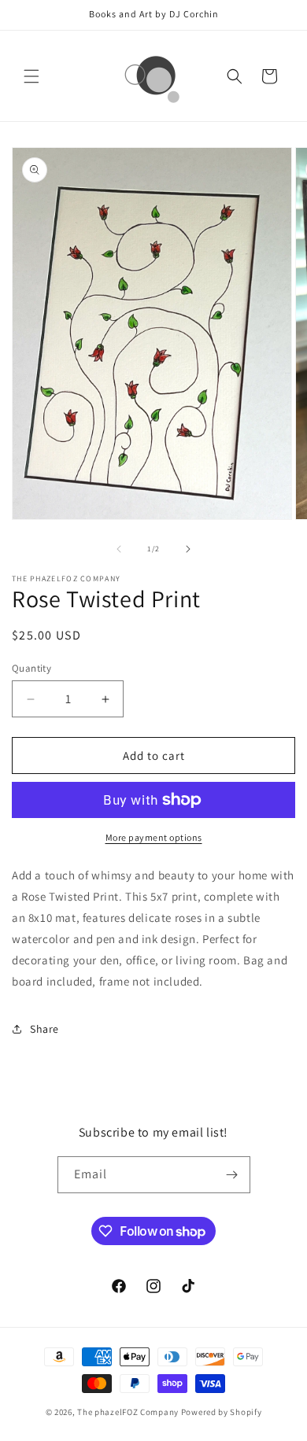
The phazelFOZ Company (128, 1411)
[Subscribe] (232, 1174)
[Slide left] (119, 549)
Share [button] (44, 1029)
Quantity (31, 668)
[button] (31, 76)
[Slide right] (188, 549)
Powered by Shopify (221, 1411)
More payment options (153, 837)
